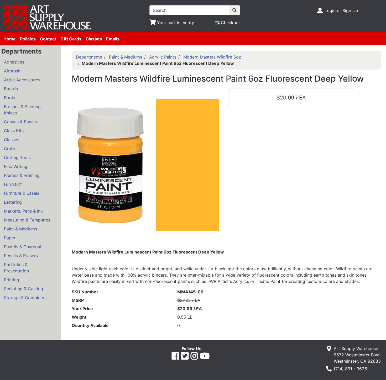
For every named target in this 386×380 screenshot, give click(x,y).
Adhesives (14, 62)
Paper (9, 237)
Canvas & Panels (20, 121)
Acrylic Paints (162, 57)
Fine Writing (15, 166)
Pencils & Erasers (21, 255)
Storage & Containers (25, 297)
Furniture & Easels (21, 193)
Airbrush (12, 70)
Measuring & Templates (27, 220)
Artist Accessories (22, 79)
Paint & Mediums (20, 228)
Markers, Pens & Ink (23, 211)
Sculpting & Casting (23, 288)
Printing (11, 279)
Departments (89, 57)
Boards (11, 88)
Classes (94, 38)
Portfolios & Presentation (16, 267)
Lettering (13, 202)
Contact (48, 38)
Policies (28, 38)
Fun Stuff (13, 184)
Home (9, 38)
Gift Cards (70, 38)
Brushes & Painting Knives (22, 109)
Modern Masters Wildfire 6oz (212, 57)
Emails (112, 38)
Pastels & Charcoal (22, 246)
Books (10, 97)
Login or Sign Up (341, 10)
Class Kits (14, 130)
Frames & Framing (22, 175)
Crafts (10, 148)
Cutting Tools (17, 157)
